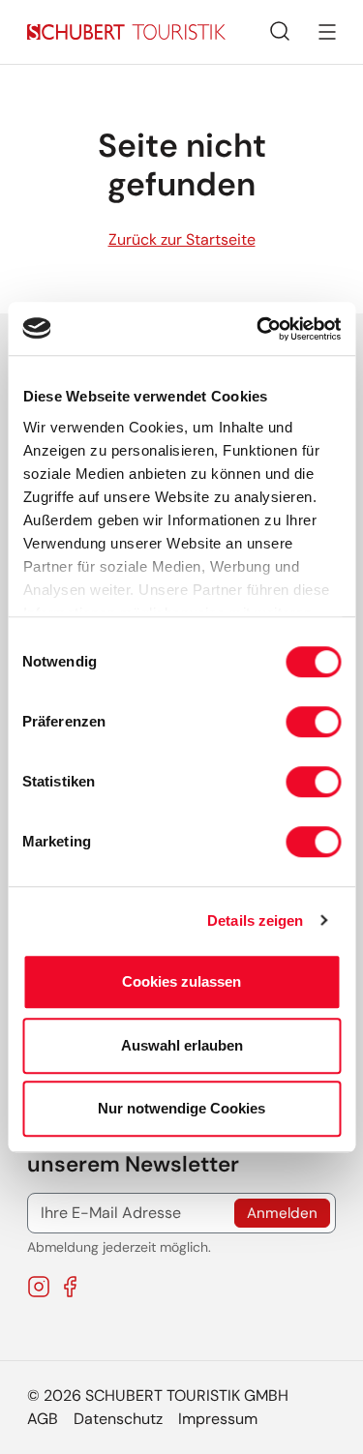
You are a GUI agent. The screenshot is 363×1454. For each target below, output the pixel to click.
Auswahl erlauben (182, 1045)
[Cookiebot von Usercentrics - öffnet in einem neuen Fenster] (258, 328)
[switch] (313, 721)
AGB (42, 1419)
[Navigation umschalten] (327, 31)
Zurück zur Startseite (182, 239)
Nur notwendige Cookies (181, 1108)
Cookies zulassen (181, 981)
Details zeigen (255, 920)
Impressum (217, 1419)
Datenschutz (118, 1419)
